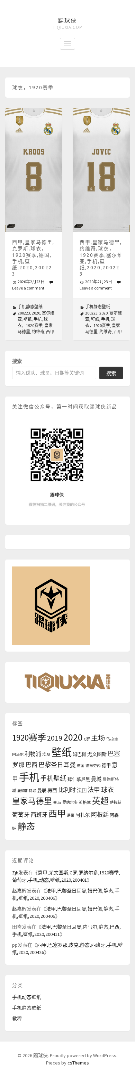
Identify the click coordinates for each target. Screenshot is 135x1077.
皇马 (57, 802)
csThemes (78, 1063)
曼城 (96, 779)
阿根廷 (100, 814)
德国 (80, 766)
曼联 (41, 790)
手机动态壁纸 (26, 997)
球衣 (107, 790)
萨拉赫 (115, 802)
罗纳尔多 (70, 802)
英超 (100, 800)
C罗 (87, 739)
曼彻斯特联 (26, 791)
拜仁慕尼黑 (79, 779)
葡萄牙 (21, 814)
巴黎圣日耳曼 (57, 765)
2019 (54, 738)
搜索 (17, 361)
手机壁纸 (53, 778)
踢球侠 (67, 20)
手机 (38, 319)
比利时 (67, 790)
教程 (17, 1018)
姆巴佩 (79, 754)
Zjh (15, 873)
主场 (98, 738)
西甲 (50, 331)
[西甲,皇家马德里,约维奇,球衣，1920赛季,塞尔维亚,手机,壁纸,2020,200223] (101, 170)
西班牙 (39, 814)
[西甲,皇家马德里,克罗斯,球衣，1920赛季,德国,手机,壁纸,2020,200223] (33, 170)
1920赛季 (29, 737)
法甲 (94, 790)
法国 (82, 790)
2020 (36, 313)
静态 (26, 826)
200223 (24, 313)
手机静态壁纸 (30, 306)
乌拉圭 (112, 739)
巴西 (31, 765)
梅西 (52, 790)
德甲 (106, 765)
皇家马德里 (32, 801)
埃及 (46, 754)
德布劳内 (93, 766)
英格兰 (85, 802)
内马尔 (18, 754)
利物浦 (33, 753)
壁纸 (28, 319)
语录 (70, 815)
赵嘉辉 (19, 891)
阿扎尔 (82, 815)
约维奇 (38, 331)
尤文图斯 (97, 754)
